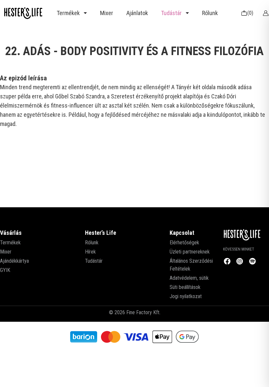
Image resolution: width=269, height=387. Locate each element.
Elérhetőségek (184, 242)
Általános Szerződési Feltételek (191, 265)
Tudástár (94, 261)
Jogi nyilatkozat (186, 296)
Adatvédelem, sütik (189, 278)
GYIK (5, 270)
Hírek (90, 252)
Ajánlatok (137, 13)
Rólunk (210, 13)
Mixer (106, 13)
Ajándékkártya (14, 261)
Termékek (10, 242)
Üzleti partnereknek (190, 252)
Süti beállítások (185, 287)
